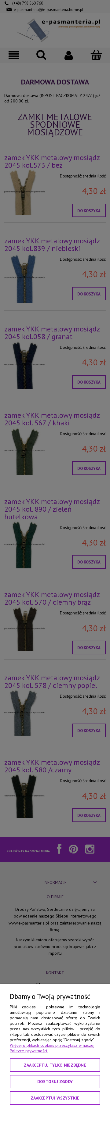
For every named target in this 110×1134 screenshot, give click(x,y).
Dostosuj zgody (55, 1081)
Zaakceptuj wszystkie (55, 1098)
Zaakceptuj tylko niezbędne (55, 1065)
